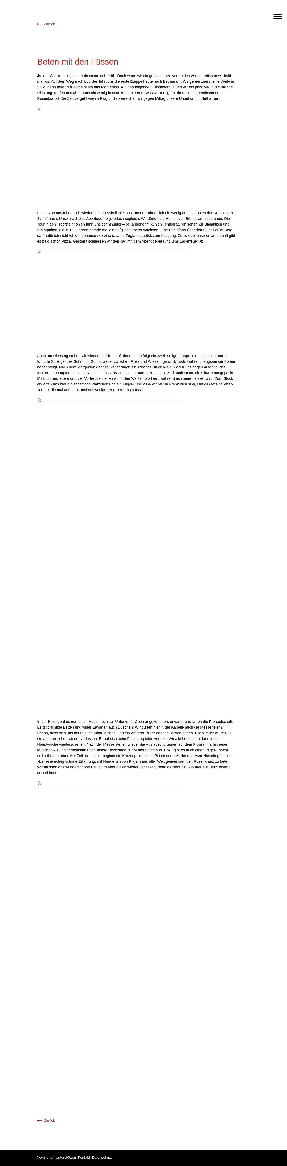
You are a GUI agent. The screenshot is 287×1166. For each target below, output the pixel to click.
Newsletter (45, 1157)
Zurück (49, 24)
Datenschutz (102, 1157)
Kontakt (84, 1157)
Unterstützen (66, 1157)
